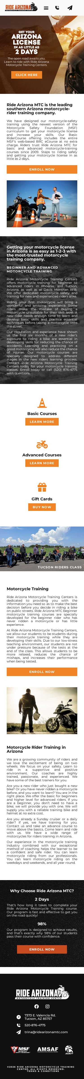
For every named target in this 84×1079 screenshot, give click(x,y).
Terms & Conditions (43, 1071)
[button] (46, 8)
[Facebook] (36, 1006)
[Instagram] (47, 1006)
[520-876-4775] (59, 7)
